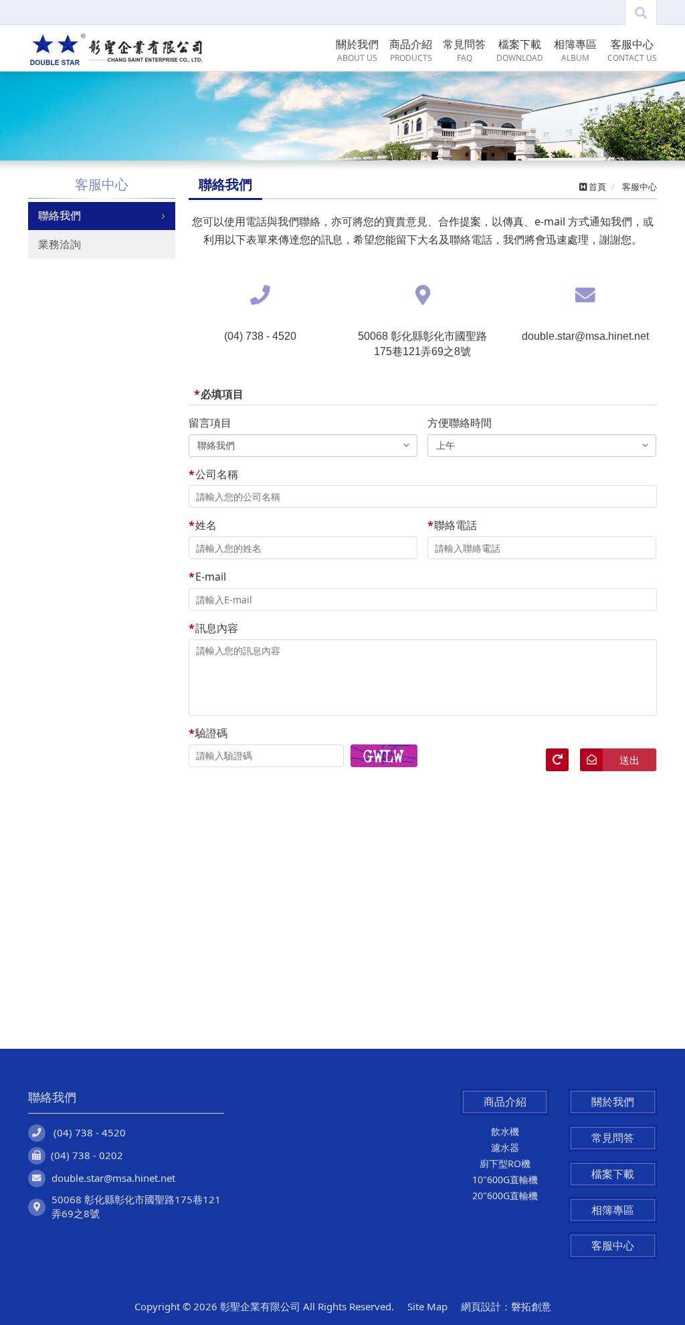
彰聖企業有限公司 (115, 48)
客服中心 (612, 1245)
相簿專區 (612, 1210)
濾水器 (505, 1147)
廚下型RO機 (505, 1163)
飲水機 (505, 1131)
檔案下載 (612, 1173)
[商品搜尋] (641, 12)
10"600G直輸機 (505, 1179)
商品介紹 (505, 1101)
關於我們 (612, 1101)
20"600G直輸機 (505, 1195)
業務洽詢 (59, 244)
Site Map (427, 1306)
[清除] (557, 759)
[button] (51, 116)
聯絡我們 (59, 215)
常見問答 (612, 1137)
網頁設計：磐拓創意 (506, 1306)
